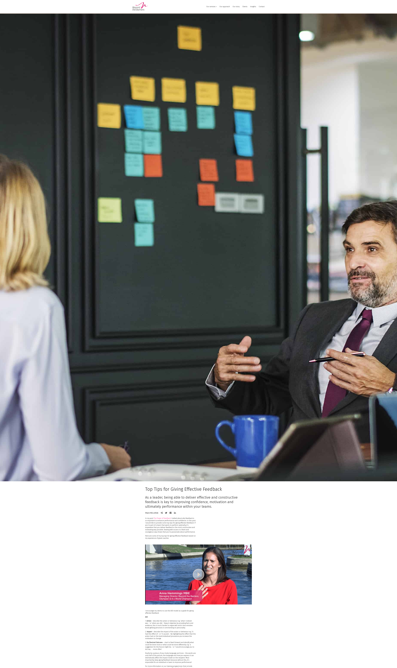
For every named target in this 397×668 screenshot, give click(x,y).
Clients (244, 7)
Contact (262, 7)
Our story (236, 7)
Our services (211, 7)
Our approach (224, 7)
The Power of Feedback (162, 518)
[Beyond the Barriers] (140, 10)
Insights (253, 7)
